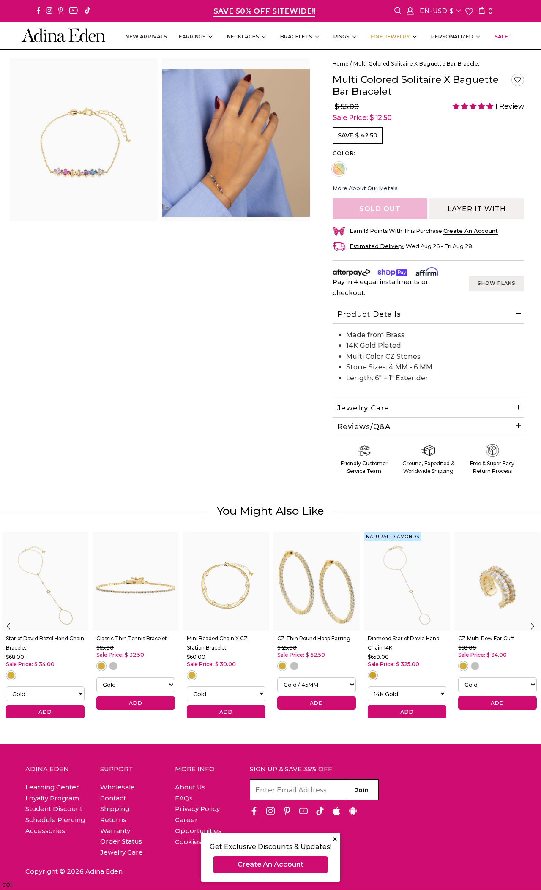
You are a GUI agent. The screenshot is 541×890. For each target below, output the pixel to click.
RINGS (341, 36)
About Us (190, 787)
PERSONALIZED (452, 36)
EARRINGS (192, 36)
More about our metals (365, 188)
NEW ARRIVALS (146, 36)
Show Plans (497, 283)
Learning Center (52, 787)
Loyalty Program (52, 798)
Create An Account (270, 864)
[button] (517, 80)
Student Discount (53, 809)
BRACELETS (296, 36)
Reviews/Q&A (364, 426)
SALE (501, 36)
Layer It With (477, 209)
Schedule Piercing (55, 820)
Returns (113, 820)
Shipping (114, 809)
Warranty (115, 831)
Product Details (369, 314)
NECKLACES (243, 36)
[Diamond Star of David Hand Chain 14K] (407, 581)
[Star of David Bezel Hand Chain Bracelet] (45, 581)
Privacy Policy (197, 809)
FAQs (184, 798)
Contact (113, 798)
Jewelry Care (363, 408)
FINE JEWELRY (390, 36)
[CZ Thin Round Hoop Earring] (316, 581)
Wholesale (117, 787)
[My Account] (410, 12)
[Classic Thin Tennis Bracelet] (136, 581)
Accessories (45, 831)
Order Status (121, 841)
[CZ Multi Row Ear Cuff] (497, 581)
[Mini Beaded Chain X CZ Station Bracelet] (226, 581)
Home (341, 63)
